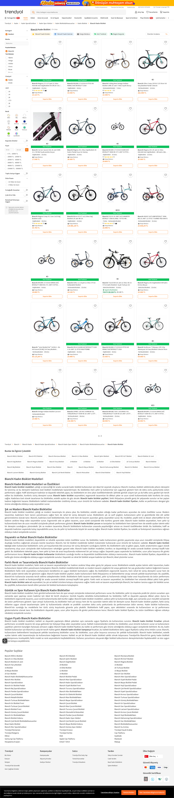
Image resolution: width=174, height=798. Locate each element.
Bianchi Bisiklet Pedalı (68, 676)
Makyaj (117, 742)
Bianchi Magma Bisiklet (35, 462)
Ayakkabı (118, 736)
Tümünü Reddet (128, 792)
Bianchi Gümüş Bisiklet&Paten (126, 700)
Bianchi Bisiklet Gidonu (14, 718)
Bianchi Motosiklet (82, 472)
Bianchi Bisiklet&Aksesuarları (126, 724)
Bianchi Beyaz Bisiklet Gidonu (71, 724)
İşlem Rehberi (113, 765)
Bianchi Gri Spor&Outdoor (124, 703)
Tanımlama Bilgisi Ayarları (110, 792)
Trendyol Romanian (12, 730)
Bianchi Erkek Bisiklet (103, 472)
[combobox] (157, 34)
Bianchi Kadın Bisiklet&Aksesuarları (92, 444)
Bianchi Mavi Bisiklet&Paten (70, 697)
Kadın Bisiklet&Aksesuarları (65, 23)
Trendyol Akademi (78, 762)
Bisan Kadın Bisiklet (12, 724)
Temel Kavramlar (78, 759)
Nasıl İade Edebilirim (115, 762)
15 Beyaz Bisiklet (120, 670)
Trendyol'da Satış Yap (117, 7)
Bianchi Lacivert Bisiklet (15, 472)
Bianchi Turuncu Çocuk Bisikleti (72, 709)
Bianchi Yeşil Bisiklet (123, 472)
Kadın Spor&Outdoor (28, 23)
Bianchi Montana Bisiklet (57, 456)
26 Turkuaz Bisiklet (133, 462)
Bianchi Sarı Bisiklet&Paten (125, 721)
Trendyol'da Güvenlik (12, 765)
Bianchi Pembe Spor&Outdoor (17, 691)
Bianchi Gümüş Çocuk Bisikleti (17, 712)
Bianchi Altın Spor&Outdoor (125, 676)
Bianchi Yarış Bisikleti (56, 462)
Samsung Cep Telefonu (14, 739)
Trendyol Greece (66, 730)
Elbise (7, 736)
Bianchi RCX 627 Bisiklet (123, 456)
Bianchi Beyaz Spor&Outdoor (71, 700)
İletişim (7, 762)
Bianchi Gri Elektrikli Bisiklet (71, 694)
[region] (87, 792)
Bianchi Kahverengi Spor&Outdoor (128, 718)
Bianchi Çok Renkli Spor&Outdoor (127, 688)
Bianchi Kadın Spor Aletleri (67, 444)
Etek (61, 736)
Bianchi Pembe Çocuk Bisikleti (71, 715)
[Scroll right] (166, 18)
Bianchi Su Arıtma (121, 727)
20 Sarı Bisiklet (10, 673)
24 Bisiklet (73, 462)
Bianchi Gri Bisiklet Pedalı (15, 685)
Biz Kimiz (8, 755)
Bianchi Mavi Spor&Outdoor (71, 679)
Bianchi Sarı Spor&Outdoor (125, 706)
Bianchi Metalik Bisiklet (14, 697)
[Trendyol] (14, 12)
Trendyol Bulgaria (12, 733)
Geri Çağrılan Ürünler (12, 769)
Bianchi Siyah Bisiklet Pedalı (125, 679)
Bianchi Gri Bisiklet (131, 467)
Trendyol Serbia (66, 733)
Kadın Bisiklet (82, 23)
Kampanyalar (44, 755)
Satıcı (75, 751)
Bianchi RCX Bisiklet (35, 456)
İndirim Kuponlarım (101, 7)
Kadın (16, 23)
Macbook (118, 739)
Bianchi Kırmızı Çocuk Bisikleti (126, 712)
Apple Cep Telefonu (67, 739)
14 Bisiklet (64, 673)
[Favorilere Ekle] (60, 42)
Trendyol (8, 23)
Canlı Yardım (112, 759)
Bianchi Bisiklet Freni (13, 709)
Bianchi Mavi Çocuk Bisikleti (70, 706)
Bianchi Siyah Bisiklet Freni (70, 685)
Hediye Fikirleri (45, 762)
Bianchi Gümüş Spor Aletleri (71, 727)
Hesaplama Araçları (12, 742)
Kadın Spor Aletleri (45, 23)
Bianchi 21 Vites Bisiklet (80, 456)
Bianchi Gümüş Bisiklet (38, 472)
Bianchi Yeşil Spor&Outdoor (125, 685)
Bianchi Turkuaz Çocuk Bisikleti (17, 706)
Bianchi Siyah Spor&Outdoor (125, 691)
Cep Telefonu (119, 733)
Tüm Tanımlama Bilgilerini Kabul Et (151, 792)
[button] (16, 30)
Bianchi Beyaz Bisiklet (86, 467)
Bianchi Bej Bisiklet (13, 467)
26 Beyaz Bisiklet (11, 670)
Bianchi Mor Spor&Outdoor (16, 727)
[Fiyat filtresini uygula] (26, 149)
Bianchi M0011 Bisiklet (15, 456)
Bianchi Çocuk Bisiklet (68, 703)
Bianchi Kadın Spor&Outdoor (45, 444)
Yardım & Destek (145, 7)
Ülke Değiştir (149, 751)
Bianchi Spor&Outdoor (14, 682)
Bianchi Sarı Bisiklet (122, 673)
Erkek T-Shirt (65, 742)
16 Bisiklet (100, 462)
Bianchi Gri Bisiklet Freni (14, 703)
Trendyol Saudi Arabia (123, 730)
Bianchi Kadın (27, 444)
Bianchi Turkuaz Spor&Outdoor (127, 697)
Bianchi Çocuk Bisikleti (14, 694)
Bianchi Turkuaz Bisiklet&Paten (17, 700)
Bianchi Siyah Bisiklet (33, 467)
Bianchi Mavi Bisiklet (54, 467)
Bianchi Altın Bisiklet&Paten (70, 691)
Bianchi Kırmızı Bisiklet (152, 467)
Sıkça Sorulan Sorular (115, 755)
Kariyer (7, 759)
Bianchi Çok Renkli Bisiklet (61, 472)
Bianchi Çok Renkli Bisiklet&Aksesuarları (21, 721)
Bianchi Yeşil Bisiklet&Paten (125, 715)
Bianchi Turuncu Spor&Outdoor (72, 688)
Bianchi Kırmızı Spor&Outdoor (126, 694)
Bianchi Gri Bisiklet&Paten (15, 715)
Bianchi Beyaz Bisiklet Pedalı (125, 682)
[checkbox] (9, 116)
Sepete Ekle (47, 99)
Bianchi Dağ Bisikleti (14, 462)
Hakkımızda (131, 7)
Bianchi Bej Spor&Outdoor (15, 688)
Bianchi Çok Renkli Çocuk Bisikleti (73, 721)
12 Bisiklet (64, 670)
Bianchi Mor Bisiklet (12, 679)
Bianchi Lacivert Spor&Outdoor (126, 709)
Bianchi (34, 29)
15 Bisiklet (86, 462)
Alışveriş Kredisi (45, 759)
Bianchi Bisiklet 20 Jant (146, 456)
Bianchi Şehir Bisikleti (101, 456)
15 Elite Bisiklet (115, 462)
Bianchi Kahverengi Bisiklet (109, 467)
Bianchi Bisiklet (151, 462)
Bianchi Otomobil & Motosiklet (72, 712)
